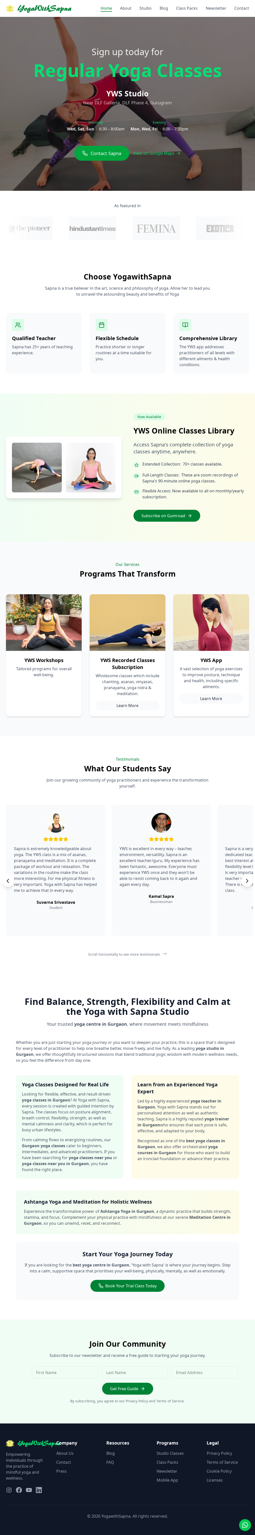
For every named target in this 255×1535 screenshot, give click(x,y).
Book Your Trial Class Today (131, 1286)
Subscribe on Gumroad (163, 515)
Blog (164, 8)
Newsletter (216, 8)
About (125, 8)
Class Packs (187, 8)
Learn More (127, 705)
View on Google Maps (153, 153)
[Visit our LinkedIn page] (39, 1490)
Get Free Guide (124, 1388)
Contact (241, 8)
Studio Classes (170, 1453)
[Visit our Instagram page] (9, 1490)
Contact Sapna (106, 153)
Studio (145, 8)
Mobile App (167, 1480)
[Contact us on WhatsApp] (245, 1525)
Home (106, 8)
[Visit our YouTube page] (29, 1490)
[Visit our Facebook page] (19, 1490)
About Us (65, 1453)
